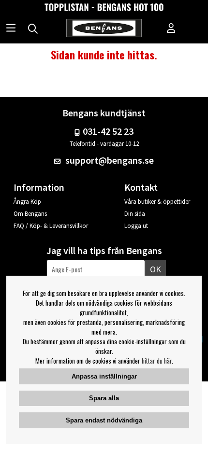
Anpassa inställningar (104, 376)
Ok (155, 269)
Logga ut (136, 226)
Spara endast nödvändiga (104, 420)
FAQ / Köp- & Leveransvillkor (51, 226)
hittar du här (157, 361)
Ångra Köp (27, 201)
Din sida (134, 214)
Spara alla (104, 398)
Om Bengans (30, 214)
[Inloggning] (171, 29)
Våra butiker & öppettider (157, 201)
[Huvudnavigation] (10, 29)
